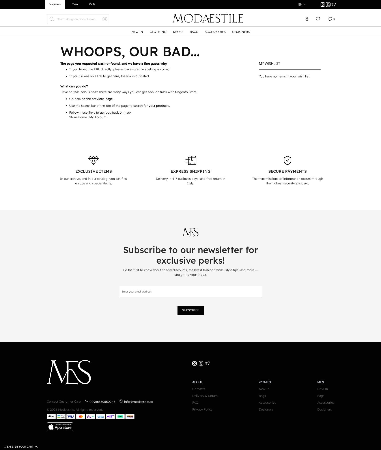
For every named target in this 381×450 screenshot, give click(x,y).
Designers (266, 409)
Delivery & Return (205, 396)
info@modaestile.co (138, 402)
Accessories (267, 403)
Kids (92, 4)
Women (55, 4)
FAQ (195, 403)
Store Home (78, 117)
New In (264, 389)
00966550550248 (102, 402)
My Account (97, 117)
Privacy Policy (202, 409)
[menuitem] (137, 32)
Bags (262, 396)
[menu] (190, 31)
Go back (75, 99)
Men (75, 4)
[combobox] (78, 19)
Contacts (198, 389)
